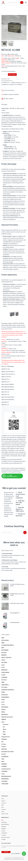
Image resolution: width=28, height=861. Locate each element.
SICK (2, 761)
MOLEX (3, 709)
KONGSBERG (5, 697)
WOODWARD (5, 778)
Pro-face (3, 744)
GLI (4, 727)
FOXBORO (4, 677)
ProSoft (3, 746)
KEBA (3, 692)
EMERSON (4, 670)
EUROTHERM (5, 672)
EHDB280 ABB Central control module (17, 594)
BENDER (3, 655)
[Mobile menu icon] (26, 2)
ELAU (3, 667)
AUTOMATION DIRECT (7, 645)
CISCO (3, 660)
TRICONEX (4, 771)
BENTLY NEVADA (6, 657)
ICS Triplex (4, 687)
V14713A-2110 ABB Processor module (17, 585)
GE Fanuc (4, 679)
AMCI (2, 642)
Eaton (3, 665)
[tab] (14, 104)
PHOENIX (4, 739)
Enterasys (5, 724)
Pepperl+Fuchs (5, 736)
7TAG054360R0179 (14, 613)
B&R (2, 647)
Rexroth (3, 754)
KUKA (3, 699)
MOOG (3, 712)
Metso (4, 729)
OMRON (3, 719)
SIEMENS (4, 764)
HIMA (2, 682)
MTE (4, 731)
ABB (9, 82)
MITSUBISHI (4, 707)
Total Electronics (6, 769)
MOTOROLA (4, 714)
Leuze (3, 704)
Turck (3, 774)
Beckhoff (3, 652)
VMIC (4, 734)
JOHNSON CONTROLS (7, 689)
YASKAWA (4, 781)
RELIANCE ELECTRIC (7, 751)
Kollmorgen (4, 694)
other (2, 722)
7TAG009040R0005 (14, 622)
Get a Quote (12, 74)
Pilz (2, 741)
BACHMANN (4, 650)
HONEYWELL (5, 684)
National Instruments (7, 717)
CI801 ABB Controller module (17, 603)
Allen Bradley (5, 640)
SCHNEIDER (4, 756)
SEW (2, 759)
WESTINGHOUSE (6, 776)
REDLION (4, 749)
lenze (2, 702)
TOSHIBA (4, 766)
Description (4, 104)
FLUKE (3, 674)
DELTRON (4, 662)
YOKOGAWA (4, 783)
